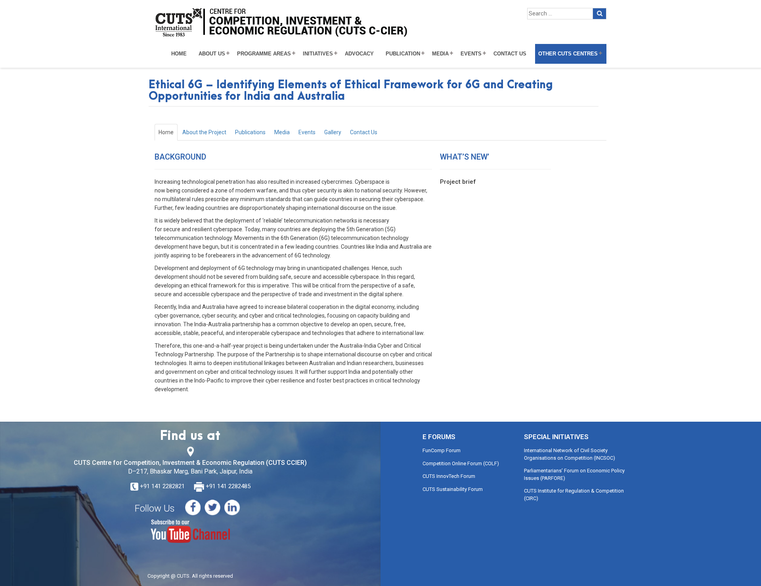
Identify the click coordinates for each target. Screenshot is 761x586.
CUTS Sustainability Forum (453, 489)
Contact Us (509, 54)
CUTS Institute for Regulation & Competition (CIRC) (574, 494)
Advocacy (359, 54)
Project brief (458, 181)
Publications (250, 132)
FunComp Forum (442, 450)
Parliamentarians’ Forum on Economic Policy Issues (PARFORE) (574, 474)
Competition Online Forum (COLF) (461, 463)
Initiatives (318, 54)
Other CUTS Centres (568, 54)
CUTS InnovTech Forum (449, 476)
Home (179, 54)
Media (440, 54)
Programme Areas (264, 54)
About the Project (204, 132)
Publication (403, 54)
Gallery (332, 132)
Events (471, 54)
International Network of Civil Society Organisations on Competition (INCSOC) (569, 454)
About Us (212, 54)
